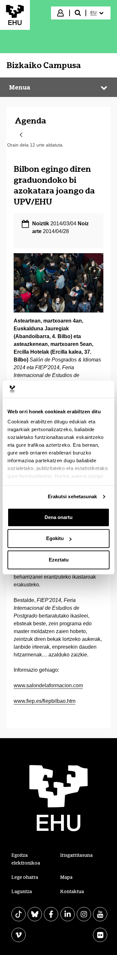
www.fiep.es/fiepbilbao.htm (44, 701)
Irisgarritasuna (76, 855)
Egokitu (55, 538)
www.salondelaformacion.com (48, 685)
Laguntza (21, 891)
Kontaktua (72, 891)
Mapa (66, 877)
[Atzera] (21, 135)
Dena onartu (58, 517)
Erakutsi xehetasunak (72, 496)
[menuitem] (97, 12)
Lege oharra (24, 877)
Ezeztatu (59, 559)
